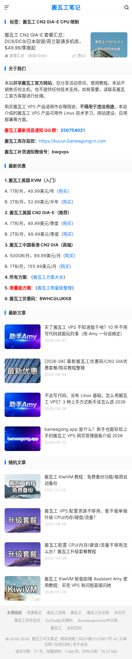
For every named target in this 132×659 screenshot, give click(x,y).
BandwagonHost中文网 (98, 620)
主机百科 (74, 628)
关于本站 (80, 644)
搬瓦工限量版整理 (54, 287)
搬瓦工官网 (56, 612)
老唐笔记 (34, 612)
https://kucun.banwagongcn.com (72, 140)
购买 (63, 191)
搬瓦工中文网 (98, 612)
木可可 (119, 612)
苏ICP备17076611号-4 (97, 639)
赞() (79, 55)
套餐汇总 (14, 55)
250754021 (72, 130)
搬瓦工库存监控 (27, 620)
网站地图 (67, 639)
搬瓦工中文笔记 (45, 639)
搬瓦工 (76, 612)
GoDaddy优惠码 (59, 620)
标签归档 (62, 644)
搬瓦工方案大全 (48, 277)
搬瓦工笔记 (66, 7)
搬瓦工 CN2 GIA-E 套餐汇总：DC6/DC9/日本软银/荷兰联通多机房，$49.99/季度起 (44, 41)
